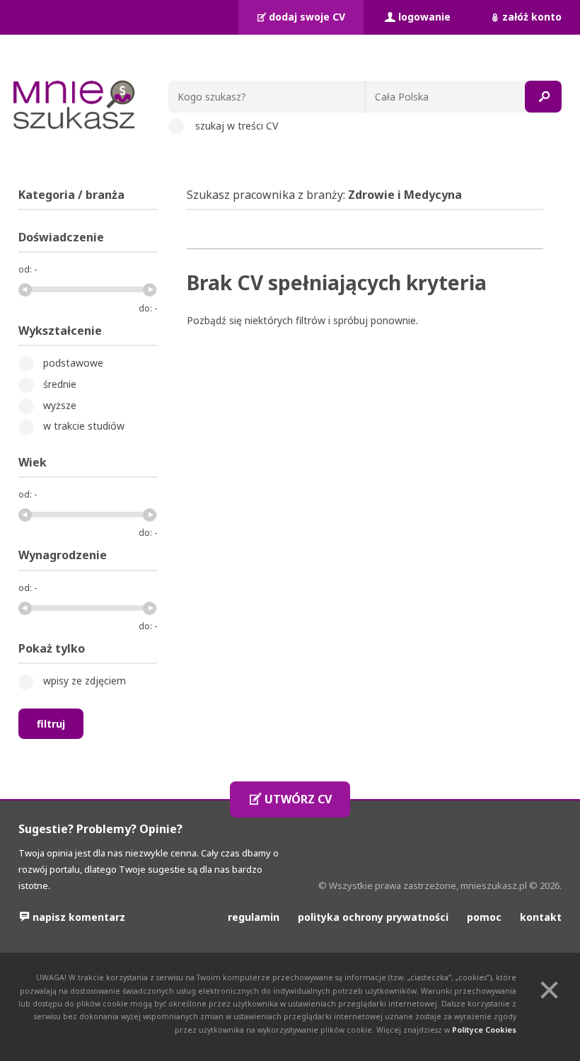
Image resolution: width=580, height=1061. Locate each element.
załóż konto (532, 16)
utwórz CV (298, 799)
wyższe (59, 405)
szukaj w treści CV (236, 125)
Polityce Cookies (484, 1030)
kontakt (541, 917)
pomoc (484, 917)
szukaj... (543, 97)
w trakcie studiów (83, 425)
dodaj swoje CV (307, 16)
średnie (59, 384)
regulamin (253, 917)
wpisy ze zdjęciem (84, 680)
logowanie (424, 16)
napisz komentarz (79, 917)
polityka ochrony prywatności (373, 917)
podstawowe (73, 362)
